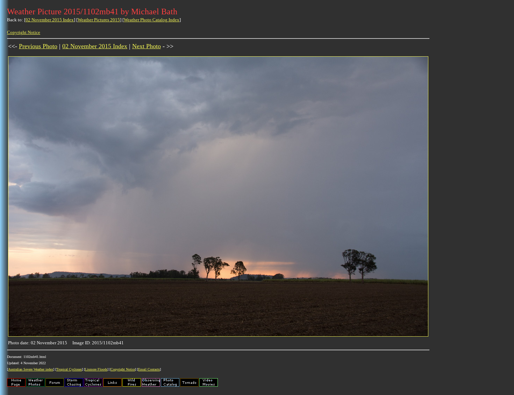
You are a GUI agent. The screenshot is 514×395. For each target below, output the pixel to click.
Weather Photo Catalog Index (151, 19)
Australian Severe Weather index (30, 369)
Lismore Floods (96, 369)
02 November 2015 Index (50, 19)
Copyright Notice (23, 32)
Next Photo (146, 46)
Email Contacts (149, 369)
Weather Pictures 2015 (99, 19)
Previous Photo (38, 46)
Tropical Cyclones (69, 369)
